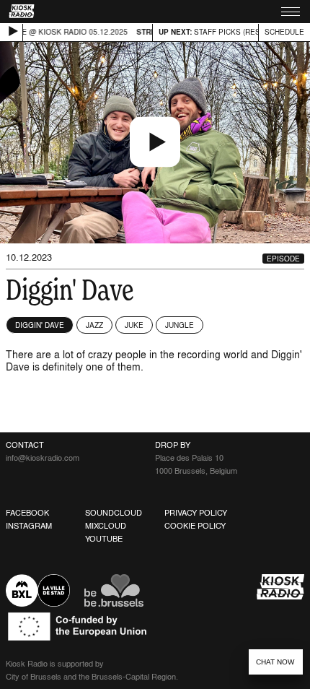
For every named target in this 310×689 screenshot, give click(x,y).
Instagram (29, 526)
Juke (134, 325)
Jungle (179, 325)
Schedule (284, 32)
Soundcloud (113, 513)
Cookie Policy (195, 526)
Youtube (104, 539)
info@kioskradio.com (42, 458)
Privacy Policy (195, 513)
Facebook (27, 513)
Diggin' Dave (39, 325)
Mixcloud (105, 526)
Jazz (94, 325)
